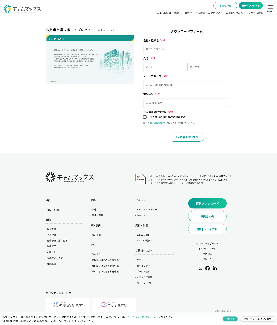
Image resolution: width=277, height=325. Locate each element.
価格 (187, 12)
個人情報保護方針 (158, 123)
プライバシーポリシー (207, 248)
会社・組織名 (154, 40)
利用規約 (207, 253)
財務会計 (51, 252)
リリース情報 (255, 12)
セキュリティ (143, 265)
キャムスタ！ (143, 215)
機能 (176, 12)
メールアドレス (155, 76)
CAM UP (96, 254)
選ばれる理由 (163, 12)
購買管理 (51, 234)
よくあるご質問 (144, 277)
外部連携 (51, 263)
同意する (230, 318)
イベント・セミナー (147, 209)
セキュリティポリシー (207, 243)
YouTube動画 (143, 240)
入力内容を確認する (186, 137)
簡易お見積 (97, 215)
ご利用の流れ (143, 271)
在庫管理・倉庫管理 (57, 240)
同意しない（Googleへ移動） (258, 318)
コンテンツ (214, 12)
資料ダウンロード (251, 5)
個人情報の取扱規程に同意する (168, 117)
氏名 (149, 58)
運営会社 (207, 258)
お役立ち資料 (143, 234)
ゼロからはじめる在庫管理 (105, 259)
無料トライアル (207, 229)
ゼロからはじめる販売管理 (105, 271)
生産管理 (51, 246)
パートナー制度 (144, 283)
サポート (141, 259)
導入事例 (200, 12)
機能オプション (55, 257)
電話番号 (151, 94)
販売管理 (51, 228)
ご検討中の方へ (234, 12)
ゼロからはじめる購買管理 (105, 265)
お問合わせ (225, 5)
